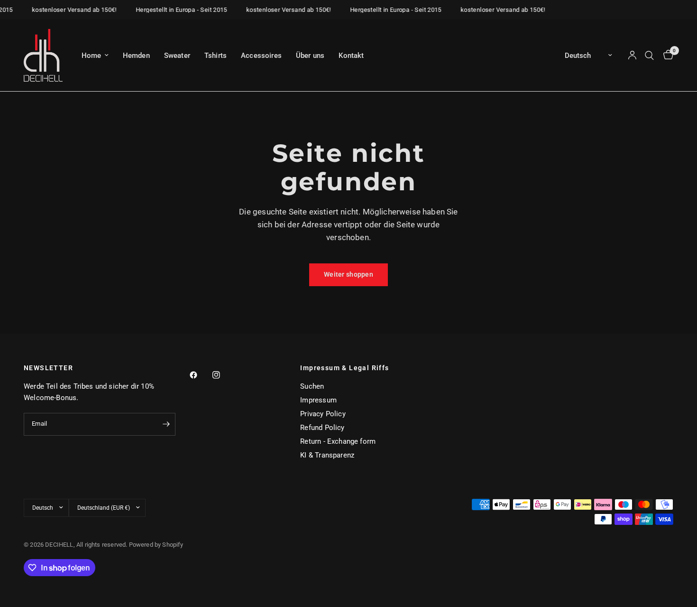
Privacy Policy (322, 414)
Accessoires (261, 55)
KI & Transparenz (327, 455)
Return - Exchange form (338, 441)
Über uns (310, 55)
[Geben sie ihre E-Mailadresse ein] (165, 424)
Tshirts (215, 55)
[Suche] (649, 55)
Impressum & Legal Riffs (344, 367)
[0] (666, 55)
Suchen (312, 386)
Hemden (136, 55)
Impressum (318, 400)
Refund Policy (322, 427)
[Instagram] (222, 374)
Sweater (177, 55)
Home (91, 55)
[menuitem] (95, 55)
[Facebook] (200, 374)
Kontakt (351, 55)
